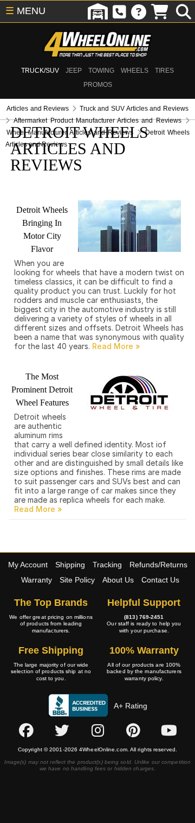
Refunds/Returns (158, 564)
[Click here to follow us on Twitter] (62, 730)
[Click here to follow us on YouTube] (169, 730)
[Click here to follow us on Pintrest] (133, 730)
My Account (28, 564)
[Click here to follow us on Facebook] (26, 730)
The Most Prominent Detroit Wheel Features (42, 389)
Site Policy (77, 579)
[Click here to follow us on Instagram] (97, 730)
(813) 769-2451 (144, 617)
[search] (183, 11)
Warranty (36, 579)
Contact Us (160, 579)
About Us (118, 579)
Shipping (70, 564)
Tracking (107, 564)
